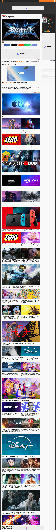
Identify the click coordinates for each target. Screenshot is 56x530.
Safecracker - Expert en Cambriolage (10, 83)
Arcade (48, 31)
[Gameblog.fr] (4, 1)
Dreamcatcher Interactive (49, 24)
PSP (49, 31)
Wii (49, 19)
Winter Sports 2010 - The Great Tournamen (11, 85)
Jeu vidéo (3, 15)
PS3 (44, 31)
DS (50, 19)
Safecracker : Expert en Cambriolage (50, 18)
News (5, 15)
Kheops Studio (49, 26)
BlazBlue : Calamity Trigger (46, 30)
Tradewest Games (19, 61)
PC (48, 19)
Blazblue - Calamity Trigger (8, 82)
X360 (45, 31)
